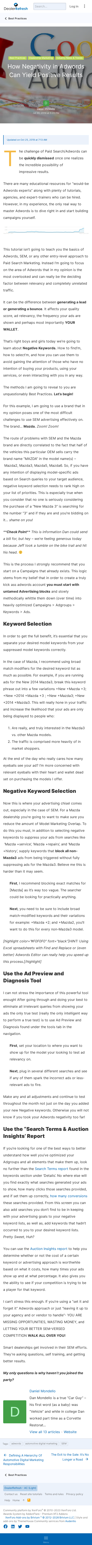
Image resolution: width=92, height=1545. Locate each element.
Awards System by (35, 1513)
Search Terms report (51, 1169)
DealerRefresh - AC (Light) (20, 1487)
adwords (16, 1443)
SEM (64, 1443)
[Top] (23, 1500)
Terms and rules (54, 1494)
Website (70, 1432)
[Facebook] (5, 1526)
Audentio (70, 1521)
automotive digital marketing (41, 1443)
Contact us (11, 1494)
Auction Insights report (48, 1249)
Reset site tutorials (31, 1494)
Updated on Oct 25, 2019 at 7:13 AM (27, 139)
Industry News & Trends (69, 57)
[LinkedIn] (12, 1526)
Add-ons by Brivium (40, 1517)
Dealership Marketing (41, 57)
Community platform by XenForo (39, 1510)
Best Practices (17, 57)
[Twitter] (20, 1526)
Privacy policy (74, 1494)
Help (7, 1500)
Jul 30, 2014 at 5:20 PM (46, 112)
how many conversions (68, 1196)
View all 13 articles (45, 1432)
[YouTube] (27, 1526)
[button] (46, 1539)
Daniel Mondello (46, 108)
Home (16, 1500)
